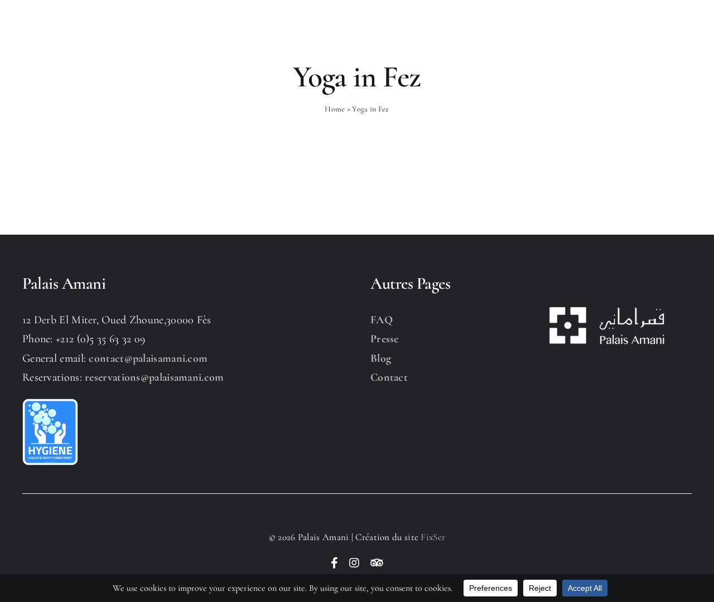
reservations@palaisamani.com (154, 377)
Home (335, 109)
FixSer (433, 537)
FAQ (381, 320)
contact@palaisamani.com (148, 358)
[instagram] (354, 563)
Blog (380, 358)
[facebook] (334, 563)
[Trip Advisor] (376, 563)
